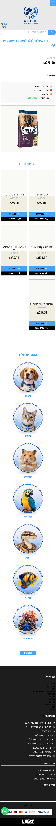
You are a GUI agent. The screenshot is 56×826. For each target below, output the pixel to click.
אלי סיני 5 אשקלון (44, 774)
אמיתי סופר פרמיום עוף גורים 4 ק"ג (41, 248)
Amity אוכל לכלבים (42, 751)
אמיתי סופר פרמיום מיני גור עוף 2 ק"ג (14, 248)
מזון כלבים (46, 731)
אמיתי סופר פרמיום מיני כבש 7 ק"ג (41, 304)
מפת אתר (51, 694)
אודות (53, 683)
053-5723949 (33, 98)
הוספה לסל (40, 214)
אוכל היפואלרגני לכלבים (40, 755)
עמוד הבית (51, 699)
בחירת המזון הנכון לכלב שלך (38, 722)
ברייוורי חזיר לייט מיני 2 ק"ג (14, 195)
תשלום (52, 709)
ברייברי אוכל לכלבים (41, 747)
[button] (5, 811)
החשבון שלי (50, 686)
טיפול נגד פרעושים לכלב (39, 739)
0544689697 (44, 770)
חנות (53, 689)
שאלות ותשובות (49, 704)
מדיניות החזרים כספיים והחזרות (44, 691)
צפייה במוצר (39, 218)
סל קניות (52, 696)
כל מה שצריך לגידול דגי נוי (38, 727)
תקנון (53, 707)
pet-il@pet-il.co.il (42, 778)
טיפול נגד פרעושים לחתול (39, 743)
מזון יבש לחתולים (43, 735)
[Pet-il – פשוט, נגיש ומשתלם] (31, 15)
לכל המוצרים (28, 653)
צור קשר (52, 702)
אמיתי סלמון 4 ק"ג (42, 195)
